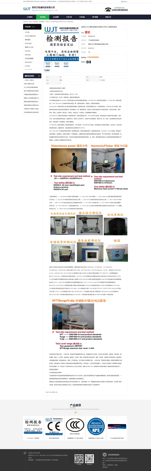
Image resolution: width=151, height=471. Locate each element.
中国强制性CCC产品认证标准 (54, 438)
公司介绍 (69, 17)
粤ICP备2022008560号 (45, 455)
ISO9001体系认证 (30, 36)
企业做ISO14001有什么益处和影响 (116, 438)
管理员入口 (49, 460)
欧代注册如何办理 (33, 438)
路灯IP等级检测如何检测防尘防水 (32, 91)
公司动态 (82, 17)
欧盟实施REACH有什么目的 (74, 438)
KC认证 (27, 66)
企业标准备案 (29, 58)
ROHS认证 (28, 43)
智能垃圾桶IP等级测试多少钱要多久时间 (32, 101)
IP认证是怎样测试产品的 (96, 438)
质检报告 (41, 21)
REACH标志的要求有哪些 (31, 87)
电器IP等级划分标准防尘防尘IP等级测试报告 (32, 105)
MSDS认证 (28, 62)
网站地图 (55, 460)
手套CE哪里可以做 (29, 83)
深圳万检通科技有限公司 (57, 455)
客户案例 (95, 17)
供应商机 (43, 17)
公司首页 (29, 17)
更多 (39, 76)
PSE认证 (27, 51)
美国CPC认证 (29, 47)
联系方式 (108, 17)
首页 (30, 21)
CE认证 (27, 32)
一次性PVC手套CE (29, 80)
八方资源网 (38, 460)
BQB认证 (28, 54)
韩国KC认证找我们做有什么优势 (32, 98)
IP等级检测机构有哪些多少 (31, 94)
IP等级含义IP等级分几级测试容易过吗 (32, 108)
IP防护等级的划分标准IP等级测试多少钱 (32, 112)
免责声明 (43, 460)
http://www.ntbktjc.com (51, 392)
